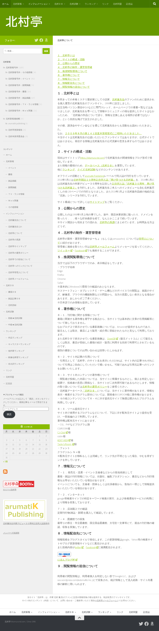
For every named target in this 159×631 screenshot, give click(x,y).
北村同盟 (117, 3)
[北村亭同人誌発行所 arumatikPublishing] (25, 520)
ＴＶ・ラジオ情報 (16, 194)
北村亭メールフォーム (102, 246)
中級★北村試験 (15, 324)
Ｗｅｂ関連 (13, 200)
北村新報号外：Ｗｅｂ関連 (20, 110)
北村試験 (74, 3)
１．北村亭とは (66, 55)
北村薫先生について (17, 220)
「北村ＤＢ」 (89, 390)
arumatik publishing (16, 123)
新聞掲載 (12, 187)
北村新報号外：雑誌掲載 (19, 98)
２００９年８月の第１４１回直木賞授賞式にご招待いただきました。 (103, 133)
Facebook (80, 250)
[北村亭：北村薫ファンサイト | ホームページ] (24, 21)
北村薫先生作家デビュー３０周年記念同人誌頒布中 (26, 523)
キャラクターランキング (19, 344)
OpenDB (111, 338)
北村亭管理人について (18, 272)
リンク (105, 3)
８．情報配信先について (71, 83)
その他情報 (13, 207)
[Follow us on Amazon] (46, 40)
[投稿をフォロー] (5, 473)
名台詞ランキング (16, 364)
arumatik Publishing (94, 175)
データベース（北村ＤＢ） (100, 165)
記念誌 (129, 3)
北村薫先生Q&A (15, 226)
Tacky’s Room (64, 444)
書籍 (10, 174)
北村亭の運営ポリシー (94, 386)
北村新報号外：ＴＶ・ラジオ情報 (23, 104)
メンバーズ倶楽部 (11, 533)
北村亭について (15, 233)
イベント (12, 168)
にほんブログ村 (66, 559)
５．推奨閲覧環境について (72, 71)
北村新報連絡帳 (13, 118)
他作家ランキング (16, 351)
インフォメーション (38, 3)
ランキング (90, 3)
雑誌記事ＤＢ (14, 298)
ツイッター (63, 250)
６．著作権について (68, 75)
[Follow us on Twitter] (36, 40)
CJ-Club (61, 432)
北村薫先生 (118, 99)
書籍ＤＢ (12, 292)
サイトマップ (97, 201)
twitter (78, 547)
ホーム (5, 3)
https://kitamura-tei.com (92, 157)
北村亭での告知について (19, 259)
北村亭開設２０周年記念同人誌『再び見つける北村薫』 (105, 179)
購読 (9, 414)
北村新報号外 (12, 67)
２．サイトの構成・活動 (71, 59)
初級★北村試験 (15, 318)
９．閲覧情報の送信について (73, 86)
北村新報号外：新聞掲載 (19, 85)
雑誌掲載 (12, 181)
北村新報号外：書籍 (17, 91)
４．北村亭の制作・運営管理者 (74, 67)
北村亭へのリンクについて (20, 266)
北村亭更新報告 (15, 130)
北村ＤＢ (58, 3)
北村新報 (17, 3)
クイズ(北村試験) (86, 169)
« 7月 (5, 461)
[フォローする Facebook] (41, 40)
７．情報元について (68, 78)
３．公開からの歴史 (68, 63)
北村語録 (12, 305)
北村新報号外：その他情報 (20, 72)
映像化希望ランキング (18, 357)
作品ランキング (15, 337)
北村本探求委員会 (16, 136)
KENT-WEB (62, 440)
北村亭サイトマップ (17, 246)
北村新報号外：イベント (19, 78)
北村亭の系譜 (107, 222)
